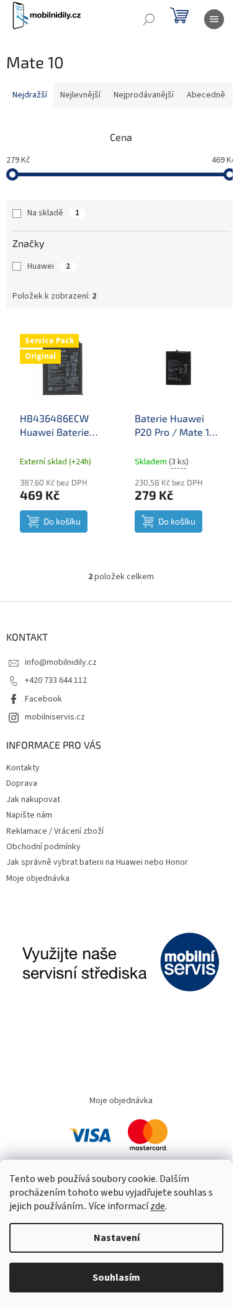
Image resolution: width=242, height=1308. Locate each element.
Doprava (21, 783)
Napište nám (29, 815)
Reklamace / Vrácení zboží (55, 831)
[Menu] (214, 19)
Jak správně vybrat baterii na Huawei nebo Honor (97, 862)
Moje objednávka (37, 878)
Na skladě (53, 213)
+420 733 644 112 (56, 680)
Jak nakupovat (33, 799)
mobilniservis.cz (55, 717)
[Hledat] (149, 19)
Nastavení (117, 1238)
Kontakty (23, 768)
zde (157, 1206)
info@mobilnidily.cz (61, 662)
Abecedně (206, 95)
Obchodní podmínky (43, 847)
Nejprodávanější (144, 95)
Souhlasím (116, 1277)
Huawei (48, 266)
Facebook (43, 699)
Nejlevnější (80, 95)
